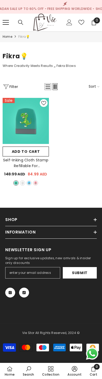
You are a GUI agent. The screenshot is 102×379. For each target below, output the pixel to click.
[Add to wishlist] (44, 103)
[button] (47, 86)
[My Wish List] (81, 22)
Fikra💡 (24, 36)
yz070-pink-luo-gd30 (35, 183)
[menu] (6, 22)
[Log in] (69, 22)
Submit (80, 272)
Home (7, 36)
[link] (28, 371)
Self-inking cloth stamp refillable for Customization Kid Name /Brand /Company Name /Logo (25, 163)
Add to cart (26, 151)
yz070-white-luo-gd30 (22, 183)
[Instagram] (10, 293)
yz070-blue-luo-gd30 (29, 183)
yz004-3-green (16, 183)
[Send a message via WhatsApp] (92, 353)
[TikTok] (24, 293)
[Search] (21, 22)
